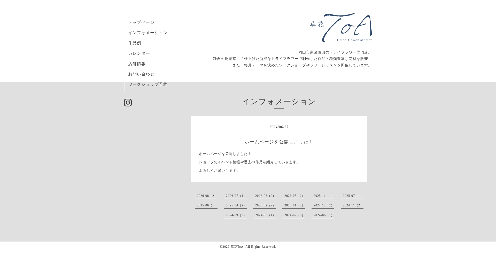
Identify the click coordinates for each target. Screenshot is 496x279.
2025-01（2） (294, 205)
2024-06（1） (324, 215)
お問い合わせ (141, 74)
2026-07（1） (236, 196)
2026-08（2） (207, 196)
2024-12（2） (324, 205)
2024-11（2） (353, 205)
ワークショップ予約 (148, 84)
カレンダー (139, 53)
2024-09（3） (236, 215)
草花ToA (237, 247)
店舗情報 (137, 63)
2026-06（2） (265, 196)
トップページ (141, 22)
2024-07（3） (294, 215)
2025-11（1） (324, 196)
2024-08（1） (265, 215)
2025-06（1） (207, 205)
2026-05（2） (294, 196)
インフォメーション (148, 32)
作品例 (134, 43)
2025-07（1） (353, 196)
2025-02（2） (265, 205)
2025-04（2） (236, 205)
